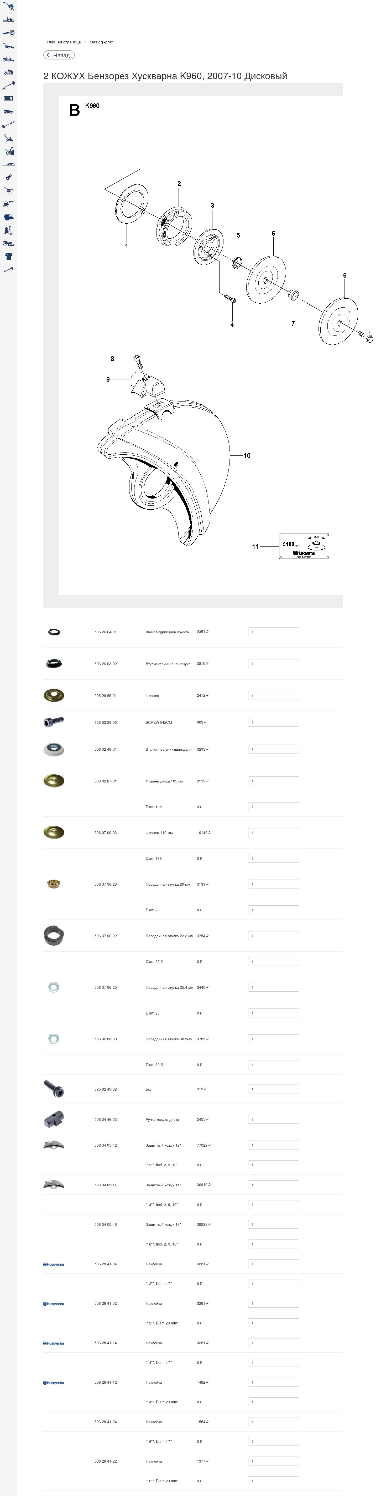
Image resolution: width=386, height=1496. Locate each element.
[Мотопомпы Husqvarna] (8, 217)
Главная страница (64, 42)
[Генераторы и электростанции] (8, 190)
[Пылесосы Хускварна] (8, 230)
